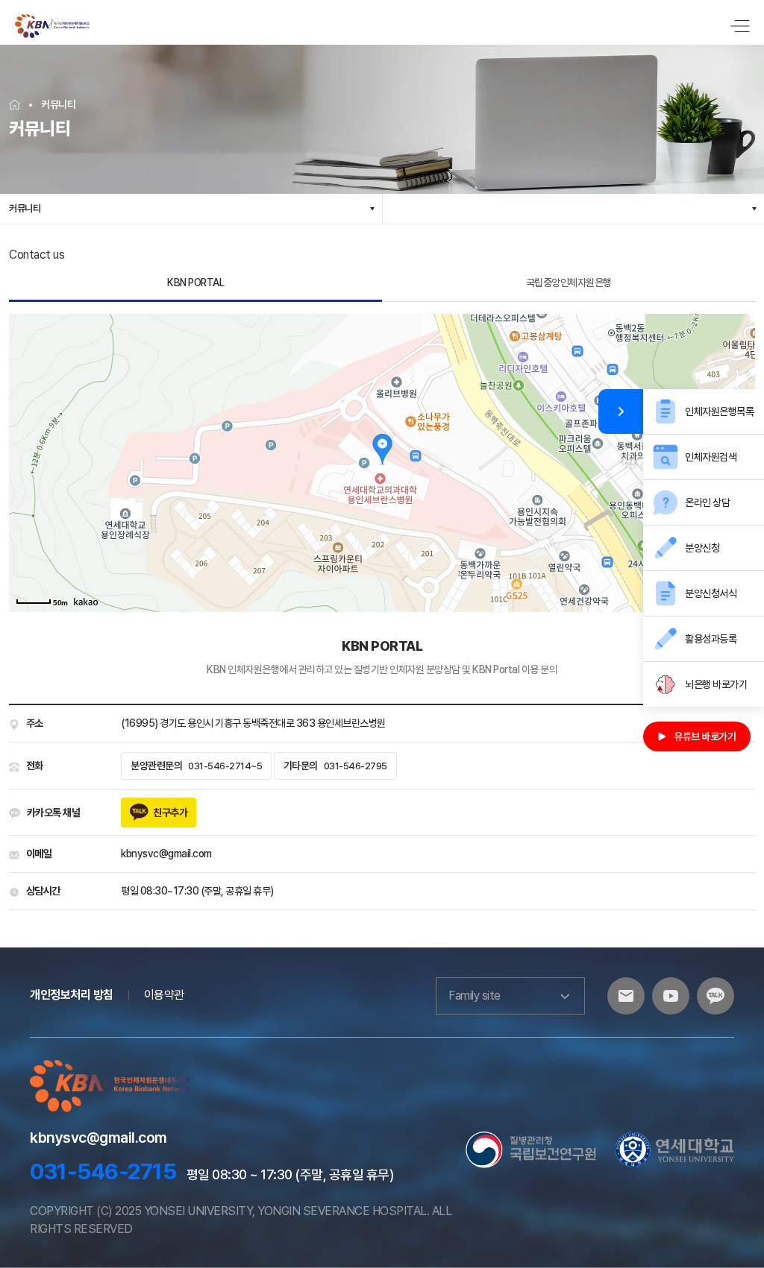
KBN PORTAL (195, 282)
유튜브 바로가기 (705, 736)
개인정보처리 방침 (71, 995)
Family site (474, 995)
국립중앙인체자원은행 (569, 282)
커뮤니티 (24, 208)
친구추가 (170, 812)
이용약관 (164, 995)
